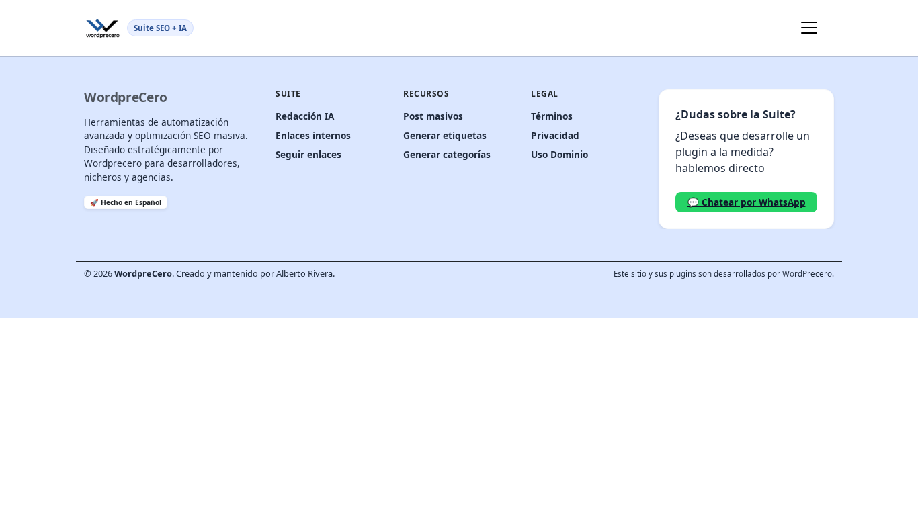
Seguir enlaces (308, 154)
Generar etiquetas (445, 135)
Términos (552, 116)
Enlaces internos (313, 135)
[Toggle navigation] (809, 27)
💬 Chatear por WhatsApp (746, 202)
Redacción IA (305, 116)
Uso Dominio (559, 154)
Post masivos (433, 116)
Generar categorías (447, 154)
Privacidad (555, 135)
